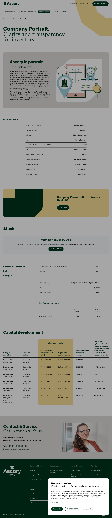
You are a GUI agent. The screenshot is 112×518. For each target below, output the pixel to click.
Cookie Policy (55, 502)
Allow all (57, 509)
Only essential (73, 509)
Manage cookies (88, 509)
